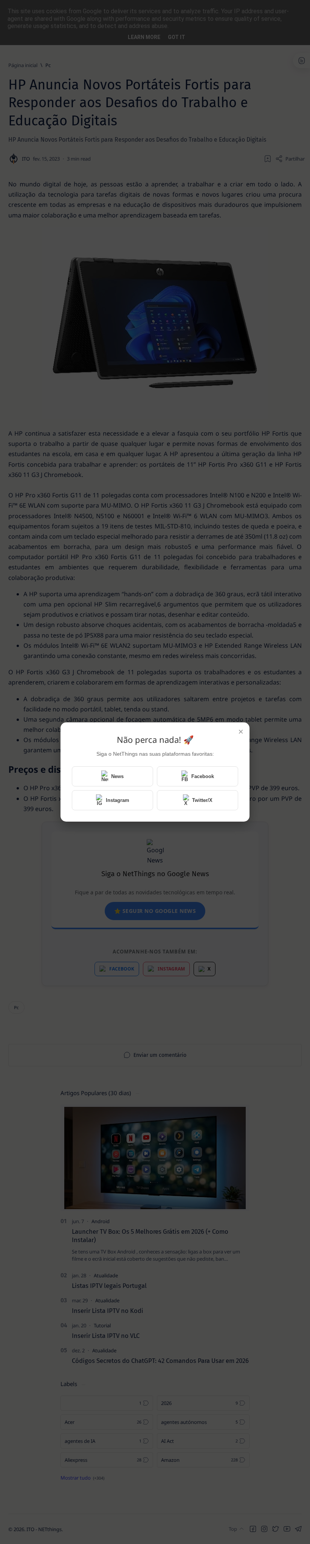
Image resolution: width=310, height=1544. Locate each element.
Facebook (202, 776)
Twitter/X (202, 800)
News (117, 776)
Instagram (117, 800)
